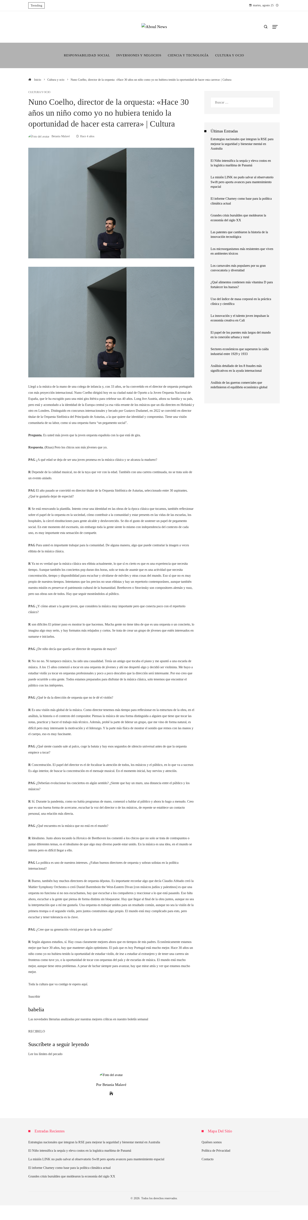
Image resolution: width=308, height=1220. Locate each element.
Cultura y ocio (39, 92)
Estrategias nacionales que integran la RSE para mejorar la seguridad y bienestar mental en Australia (242, 143)
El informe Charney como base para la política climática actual (69, 1167)
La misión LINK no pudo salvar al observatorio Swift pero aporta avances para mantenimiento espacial (242, 181)
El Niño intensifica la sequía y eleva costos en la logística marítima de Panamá (79, 1150)
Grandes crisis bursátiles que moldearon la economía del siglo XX (71, 1176)
